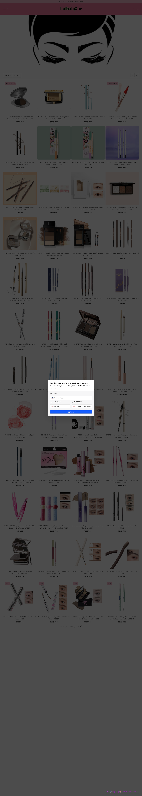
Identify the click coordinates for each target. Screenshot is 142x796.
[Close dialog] (92, 382)
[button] (122, 791)
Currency (77, 402)
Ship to (55, 393)
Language (56, 402)
